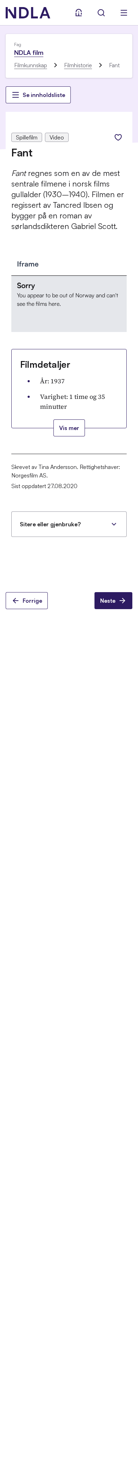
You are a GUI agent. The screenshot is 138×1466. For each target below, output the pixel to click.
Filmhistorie (78, 65)
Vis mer (69, 427)
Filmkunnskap (30, 65)
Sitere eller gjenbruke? (50, 524)
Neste (107, 600)
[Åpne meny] (123, 12)
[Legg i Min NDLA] (118, 137)
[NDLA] (28, 12)
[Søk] (101, 12)
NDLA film (28, 52)
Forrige (32, 600)
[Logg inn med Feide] (78, 12)
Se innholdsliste (44, 94)
